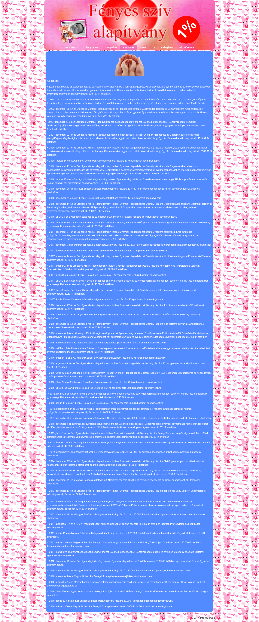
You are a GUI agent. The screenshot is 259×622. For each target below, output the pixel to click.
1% (153, 47)
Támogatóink (110, 47)
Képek (143, 47)
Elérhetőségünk (186, 47)
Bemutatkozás (72, 47)
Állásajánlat (167, 47)
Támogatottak (91, 47)
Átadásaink (128, 47)
